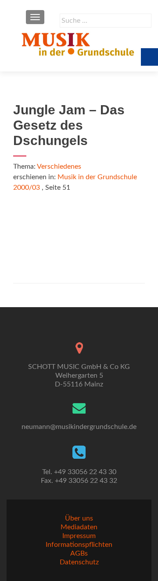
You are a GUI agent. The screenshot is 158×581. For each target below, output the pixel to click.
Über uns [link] (79, 518)
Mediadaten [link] (79, 527)
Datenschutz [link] (79, 562)
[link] (79, 44)
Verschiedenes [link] (59, 166)
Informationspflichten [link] (79, 544)
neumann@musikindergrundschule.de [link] (79, 426)
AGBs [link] (79, 553)
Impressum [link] (79, 535)
